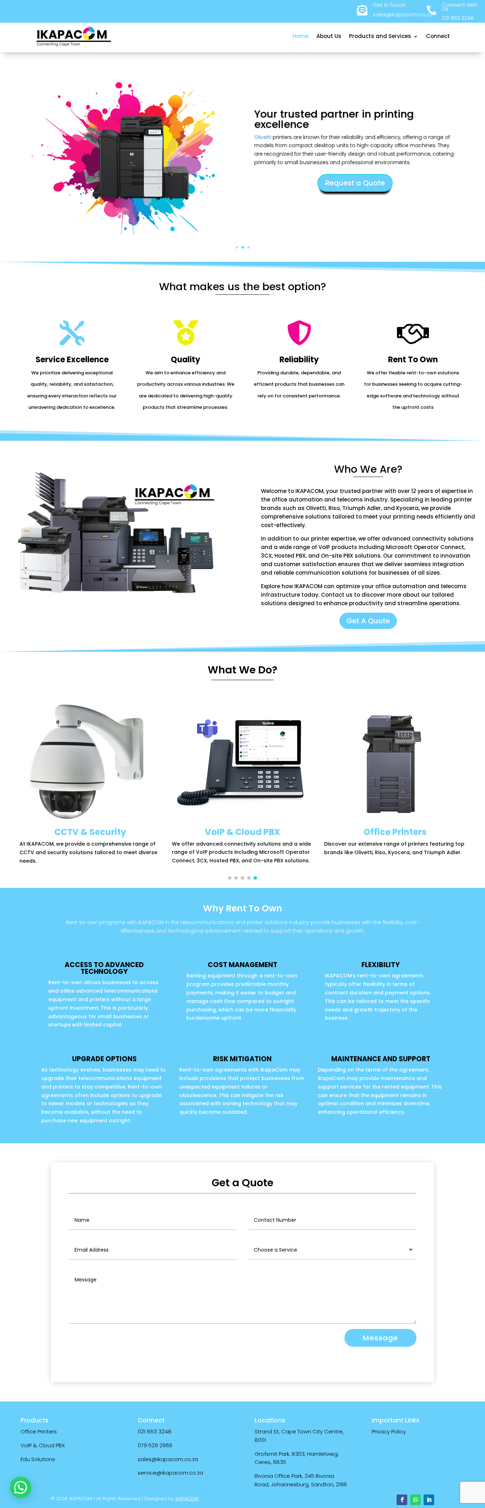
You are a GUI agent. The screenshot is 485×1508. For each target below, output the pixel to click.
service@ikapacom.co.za (170, 1472)
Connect (438, 36)
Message (380, 1338)
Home (301, 36)
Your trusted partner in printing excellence (334, 119)
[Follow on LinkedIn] (429, 1500)
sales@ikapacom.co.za (168, 1459)
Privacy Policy (389, 1431)
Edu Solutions (38, 1459)
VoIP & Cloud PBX (43, 1445)
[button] (229, 878)
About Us (328, 36)
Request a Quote (355, 183)
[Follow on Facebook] (402, 1500)
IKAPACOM (186, 1498)
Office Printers (39, 1431)
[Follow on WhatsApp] (415, 1500)
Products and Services (380, 36)
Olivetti (262, 137)
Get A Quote (368, 621)
